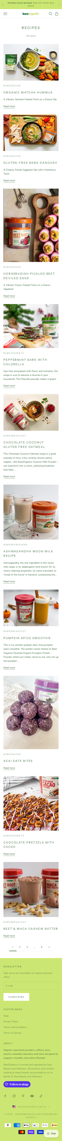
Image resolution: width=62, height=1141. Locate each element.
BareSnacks (12, 85)
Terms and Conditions (15, 1027)
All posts (31, 35)
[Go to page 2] (49, 947)
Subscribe (16, 996)
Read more (9, 106)
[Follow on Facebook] (5, 1096)
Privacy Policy (10, 1021)
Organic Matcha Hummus (28, 92)
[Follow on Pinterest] (23, 1096)
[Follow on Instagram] (14, 1096)
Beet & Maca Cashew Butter (30, 928)
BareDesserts (13, 353)
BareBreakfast (14, 435)
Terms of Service (12, 1032)
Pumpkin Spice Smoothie (27, 638)
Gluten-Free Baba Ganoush (30, 162)
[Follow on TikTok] (41, 1096)
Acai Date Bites (18, 761)
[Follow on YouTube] (32, 1096)
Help (6, 1015)
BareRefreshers (15, 544)
